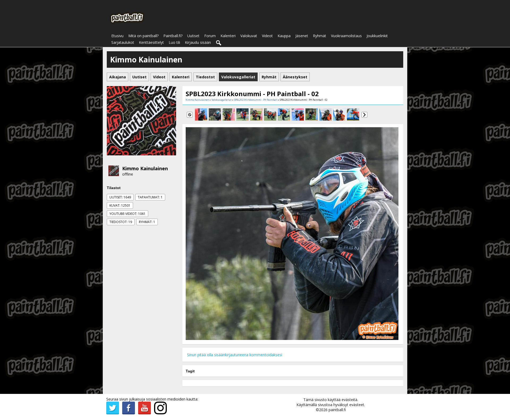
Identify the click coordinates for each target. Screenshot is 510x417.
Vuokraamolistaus (346, 35)
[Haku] (218, 43)
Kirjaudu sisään (198, 42)
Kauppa (284, 35)
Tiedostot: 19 (120, 222)
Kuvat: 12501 (119, 205)
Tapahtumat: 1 (150, 197)
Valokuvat (248, 35)
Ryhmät (319, 35)
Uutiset (193, 35)
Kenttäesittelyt (151, 42)
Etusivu (117, 35)
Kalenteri (228, 35)
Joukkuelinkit (377, 35)
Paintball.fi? (172, 35)
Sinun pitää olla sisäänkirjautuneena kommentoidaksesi (234, 354)
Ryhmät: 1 (147, 222)
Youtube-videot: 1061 (127, 213)
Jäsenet (301, 35)
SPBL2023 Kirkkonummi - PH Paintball (255, 99)
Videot (267, 35)
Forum (210, 35)
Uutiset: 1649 (120, 197)
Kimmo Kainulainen (145, 168)
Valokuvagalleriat (221, 99)
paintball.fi (337, 409)
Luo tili (174, 42)
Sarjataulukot (122, 42)
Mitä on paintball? (143, 35)
